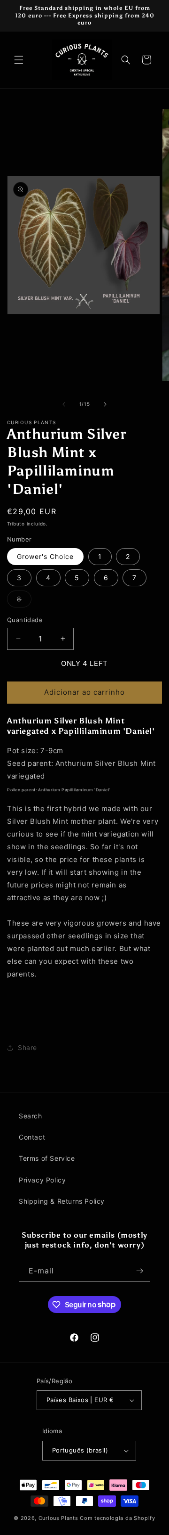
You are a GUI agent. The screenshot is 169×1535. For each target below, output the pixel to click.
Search (30, 1116)
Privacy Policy (42, 1180)
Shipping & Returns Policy (62, 1201)
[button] (18, 59)
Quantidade (25, 620)
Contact (32, 1137)
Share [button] (27, 1047)
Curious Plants (58, 1518)
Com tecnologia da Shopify (117, 1518)
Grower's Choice (45, 556)
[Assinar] (139, 1271)
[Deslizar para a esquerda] (64, 404)
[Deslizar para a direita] (105, 404)
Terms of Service (47, 1158)
